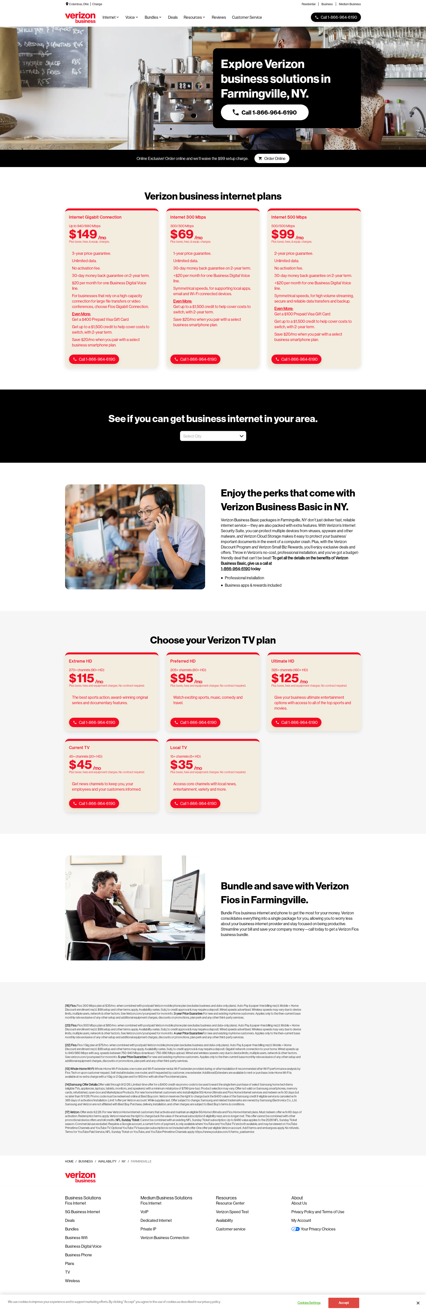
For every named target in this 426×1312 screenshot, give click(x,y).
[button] (241, 436)
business (86, 1161)
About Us (299, 1203)
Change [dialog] (97, 4)
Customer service (231, 1229)
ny (124, 1161)
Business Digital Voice (83, 1246)
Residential (308, 4)
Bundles (72, 1229)
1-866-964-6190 (235, 568)
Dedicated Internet (156, 1220)
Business (327, 4)
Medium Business (350, 4)
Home (69, 1161)
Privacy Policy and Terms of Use (317, 1211)
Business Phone (78, 1254)
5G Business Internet (82, 1211)
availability (107, 1161)
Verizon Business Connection (165, 1237)
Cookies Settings (309, 1303)
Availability (224, 1220)
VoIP (144, 1211)
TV (67, 1272)
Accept (344, 1303)
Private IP (148, 1229)
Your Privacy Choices (318, 1229)
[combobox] (207, 436)
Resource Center (230, 1203)
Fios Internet (75, 1203)
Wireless (72, 1280)
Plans (69, 1263)
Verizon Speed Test (232, 1211)
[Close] (418, 1302)
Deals (70, 1220)
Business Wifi (76, 1237)
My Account (301, 1220)
